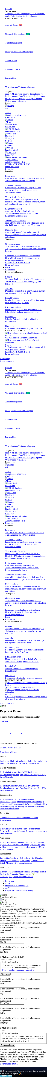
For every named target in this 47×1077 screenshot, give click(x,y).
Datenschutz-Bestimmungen (16, 886)
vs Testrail (29, 94)
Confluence (15, 858)
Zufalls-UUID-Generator (28, 772)
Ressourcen (10, 270)
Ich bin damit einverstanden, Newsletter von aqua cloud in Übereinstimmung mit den (22, 967)
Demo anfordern (12, 166)
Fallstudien (32, 761)
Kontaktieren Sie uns (8, 752)
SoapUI (19, 860)
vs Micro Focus (14, 94)
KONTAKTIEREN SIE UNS (17, 164)
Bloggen (3, 872)
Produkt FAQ (5, 874)
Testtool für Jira (6, 763)
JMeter (23, 858)
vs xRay (35, 845)
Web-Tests (31, 804)
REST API (4, 863)
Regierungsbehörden (16, 831)
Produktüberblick (7, 761)
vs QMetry (37, 847)
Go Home (4, 721)
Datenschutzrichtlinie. (9, 1064)
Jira (1, 858)
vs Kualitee (34, 96)
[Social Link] (5, 733)
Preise (7, 267)
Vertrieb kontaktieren (30, 763)
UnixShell (11, 860)
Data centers (28, 876)
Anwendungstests (19, 804)
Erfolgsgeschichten (38, 872)
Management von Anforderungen (30, 802)
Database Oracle (37, 860)
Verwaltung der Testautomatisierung (29, 806)
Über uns (17, 763)
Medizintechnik (6, 833)
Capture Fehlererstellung (24, 799)
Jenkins (6, 858)
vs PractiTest (19, 96)
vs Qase (18, 98)
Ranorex (26, 860)
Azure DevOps (15, 863)
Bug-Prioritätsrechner (28, 774)
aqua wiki (12, 872)
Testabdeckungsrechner (9, 774)
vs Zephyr (37, 842)
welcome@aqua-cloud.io (10, 748)
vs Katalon (19, 101)
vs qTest (30, 98)
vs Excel (13, 847)
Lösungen (9, 169)
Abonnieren (5, 974)
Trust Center (18, 876)
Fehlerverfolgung (7, 806)
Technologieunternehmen (36, 831)
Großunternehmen (8, 817)
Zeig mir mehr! (6, 1076)
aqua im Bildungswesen (21, 874)
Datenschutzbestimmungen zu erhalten (18, 970)
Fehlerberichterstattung (9, 809)
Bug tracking (41, 804)
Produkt (8, 9)
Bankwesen (5, 829)
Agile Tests (42, 761)
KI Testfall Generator (8, 772)
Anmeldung (5, 358)
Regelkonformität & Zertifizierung (19, 890)
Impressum (9, 881)
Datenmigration (21, 761)
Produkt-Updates (23, 872)
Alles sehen (27, 863)
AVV (7, 888)
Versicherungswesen (18, 829)
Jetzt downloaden (7, 1045)
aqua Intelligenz (6, 799)
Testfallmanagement (8, 802)
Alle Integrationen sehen (15, 162)
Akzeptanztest (6, 804)
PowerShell (31, 858)
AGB (7, 883)
